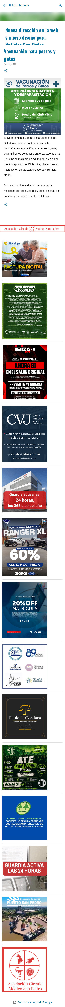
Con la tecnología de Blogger (34, 1002)
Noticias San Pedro (19, 5)
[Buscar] (60, 5)
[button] (6, 71)
